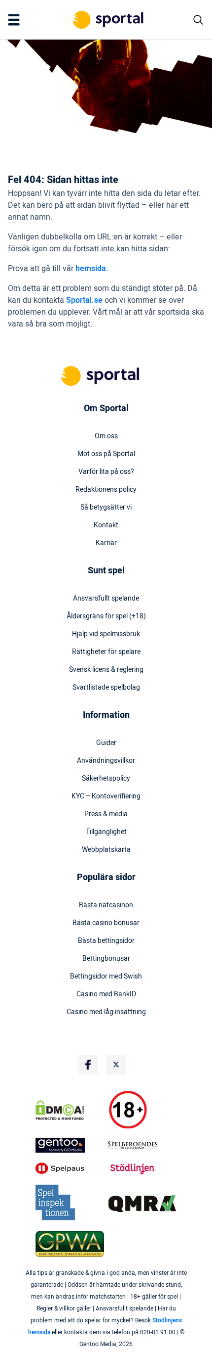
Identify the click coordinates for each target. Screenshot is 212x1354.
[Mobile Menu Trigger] (16, 20)
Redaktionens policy (106, 490)
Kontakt (106, 525)
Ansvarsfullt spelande (106, 599)
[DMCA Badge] (69, 1110)
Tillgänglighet (106, 832)
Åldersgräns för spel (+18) (106, 616)
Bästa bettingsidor (106, 941)
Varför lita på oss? (106, 472)
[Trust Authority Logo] (69, 1145)
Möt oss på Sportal (106, 454)
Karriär (106, 543)
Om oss (106, 436)
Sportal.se (84, 300)
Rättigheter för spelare (106, 652)
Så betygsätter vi (106, 508)
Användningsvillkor (106, 761)
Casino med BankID (106, 994)
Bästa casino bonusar (106, 923)
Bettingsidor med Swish (106, 976)
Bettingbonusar (106, 959)
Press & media (106, 814)
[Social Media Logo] (88, 1064)
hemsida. (91, 269)
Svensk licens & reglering (106, 670)
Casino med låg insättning (106, 1012)
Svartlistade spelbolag (106, 688)
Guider (106, 743)
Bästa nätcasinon (106, 905)
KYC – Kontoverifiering (106, 796)
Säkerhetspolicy (106, 779)
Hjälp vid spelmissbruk (106, 634)
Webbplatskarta (106, 850)
